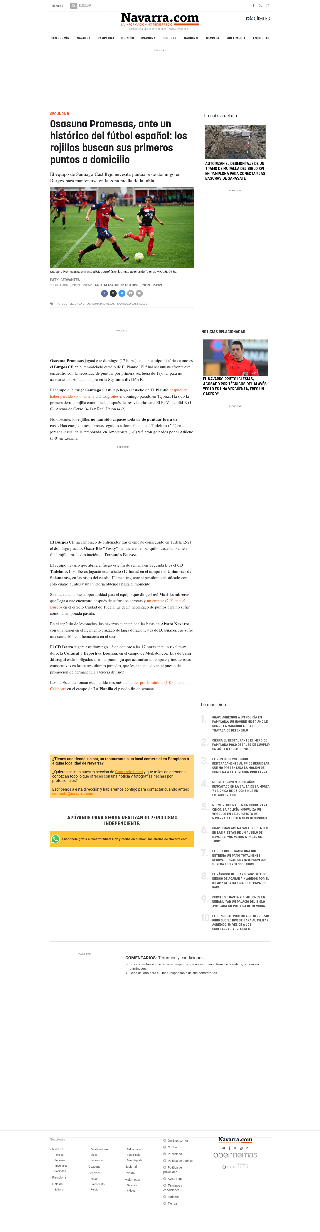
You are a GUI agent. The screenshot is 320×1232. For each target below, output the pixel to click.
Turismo (173, 1197)
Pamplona (106, 38)
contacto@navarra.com (72, 793)
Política (59, 1154)
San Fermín (60, 38)
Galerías (132, 1185)
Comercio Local (129, 772)
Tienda (172, 1203)
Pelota (94, 1189)
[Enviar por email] (130, 293)
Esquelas (261, 38)
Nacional (191, 38)
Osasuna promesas (101, 303)
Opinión (127, 38)
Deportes (94, 1173)
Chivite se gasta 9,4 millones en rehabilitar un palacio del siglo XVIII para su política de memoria (238, 902)
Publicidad (175, 1154)
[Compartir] (104, 293)
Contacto (174, 1147)
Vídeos (131, 1190)
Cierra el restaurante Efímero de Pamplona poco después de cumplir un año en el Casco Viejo (241, 745)
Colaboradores (99, 1149)
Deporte (169, 38)
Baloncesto (97, 1184)
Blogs (94, 1154)
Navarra (84, 38)
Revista (212, 38)
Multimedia (235, 38)
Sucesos (59, 1160)
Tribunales (60, 1165)
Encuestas (97, 1160)
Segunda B (76, 303)
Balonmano (134, 1149)
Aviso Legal (175, 1179)
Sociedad (60, 1171)
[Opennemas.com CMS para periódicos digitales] (235, 1159)
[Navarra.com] (160, 18)
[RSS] (247, 1148)
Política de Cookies (180, 1161)
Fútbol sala (133, 1154)
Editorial (59, 1189)
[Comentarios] (139, 293)
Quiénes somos (178, 1140)
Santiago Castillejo (132, 303)
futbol (62, 303)
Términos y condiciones (181, 957)
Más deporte (134, 1160)
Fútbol (94, 1178)
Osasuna (148, 38)
